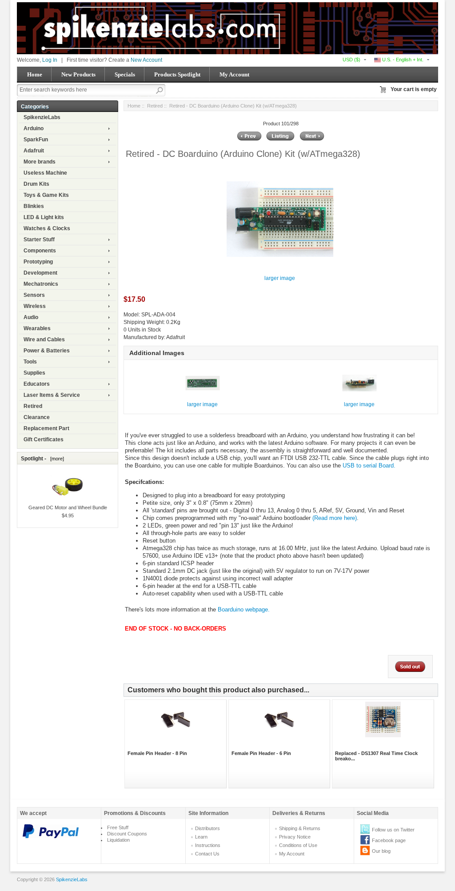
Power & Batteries (47, 351)
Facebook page (389, 840)
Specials (125, 74)
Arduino (34, 128)
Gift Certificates (44, 439)
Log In (49, 60)
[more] (56, 458)
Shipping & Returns (299, 828)
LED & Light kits (44, 217)
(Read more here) (334, 518)
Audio (31, 317)
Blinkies (34, 206)
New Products (78, 74)
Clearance (37, 417)
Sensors (34, 295)
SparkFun (36, 139)
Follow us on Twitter (393, 829)
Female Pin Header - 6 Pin (261, 753)
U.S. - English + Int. (402, 59)
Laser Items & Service (52, 395)
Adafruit (34, 151)
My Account (234, 74)
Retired (33, 406)
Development (40, 273)
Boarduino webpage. (244, 609)
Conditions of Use (298, 845)
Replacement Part (46, 428)
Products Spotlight (177, 74)
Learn (201, 836)
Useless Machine (45, 173)
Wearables (37, 328)
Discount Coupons (127, 833)
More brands (40, 162)
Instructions (207, 845)
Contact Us (207, 853)
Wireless (35, 306)
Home (34, 74)
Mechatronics (41, 284)
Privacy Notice (295, 836)
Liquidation (118, 840)
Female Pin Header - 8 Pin (157, 753)
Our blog (381, 851)
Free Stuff (117, 827)
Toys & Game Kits (46, 195)
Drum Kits (36, 184)
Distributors (207, 828)
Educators (37, 384)
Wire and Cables (44, 339)
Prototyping (38, 262)
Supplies (34, 373)
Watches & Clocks (47, 228)
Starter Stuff (39, 239)
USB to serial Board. (369, 465)
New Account (146, 60)
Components (40, 251)
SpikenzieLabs (42, 117)
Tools (30, 362)
